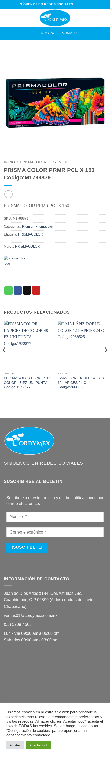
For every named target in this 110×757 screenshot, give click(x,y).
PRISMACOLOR (30, 234)
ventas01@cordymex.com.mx (30, 615)
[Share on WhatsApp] (8, 290)
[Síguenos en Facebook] (77, 4)
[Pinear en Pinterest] (36, 290)
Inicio (9, 162)
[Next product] (8, 194)
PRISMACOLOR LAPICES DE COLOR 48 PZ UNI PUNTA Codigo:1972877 (28, 382)
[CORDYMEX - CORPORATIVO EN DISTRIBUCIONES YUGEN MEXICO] (55, 18)
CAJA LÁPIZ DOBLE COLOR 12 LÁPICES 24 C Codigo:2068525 (81, 382)
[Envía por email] (27, 290)
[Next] (106, 360)
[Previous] (4, 360)
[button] (7, 18)
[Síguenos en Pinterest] (87, 4)
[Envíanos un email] (82, 4)
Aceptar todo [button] (38, 745)
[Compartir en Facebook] (18, 290)
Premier (59, 162)
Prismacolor (33, 162)
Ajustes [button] (15, 745)
